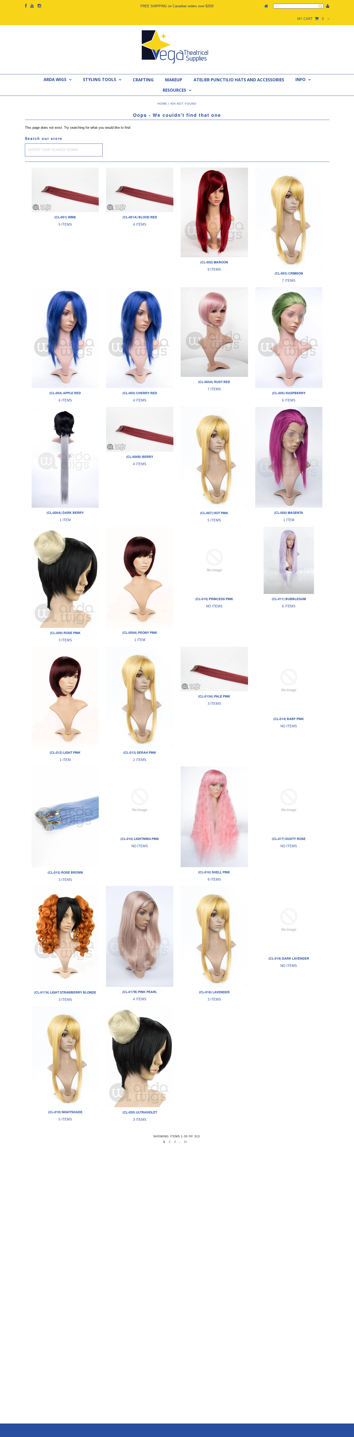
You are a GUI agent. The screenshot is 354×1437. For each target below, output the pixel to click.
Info (300, 79)
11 (185, 1141)
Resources (174, 90)
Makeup (173, 80)
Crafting (143, 80)
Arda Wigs (55, 79)
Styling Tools (99, 79)
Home (162, 103)
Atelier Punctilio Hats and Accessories (239, 80)
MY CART (310, 19)
